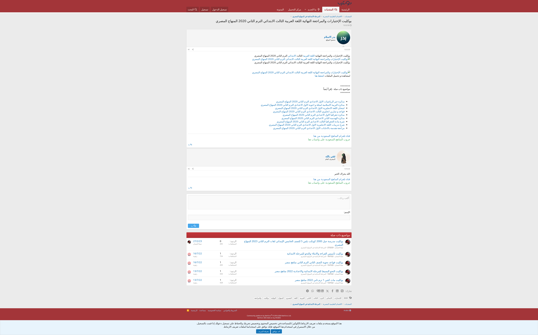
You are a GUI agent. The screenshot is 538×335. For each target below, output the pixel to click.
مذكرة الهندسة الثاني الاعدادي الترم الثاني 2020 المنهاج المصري (313, 118)
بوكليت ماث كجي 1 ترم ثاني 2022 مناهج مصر (319, 280)
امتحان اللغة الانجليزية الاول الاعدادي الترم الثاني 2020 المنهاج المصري (310, 108)
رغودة (195, 256)
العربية (302, 298)
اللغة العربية (309, 55)
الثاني (309, 298)
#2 (189, 169)
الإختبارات (337, 298)
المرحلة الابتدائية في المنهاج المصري (313, 247)
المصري (289, 298)
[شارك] (193, 49)
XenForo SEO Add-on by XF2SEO (269, 318)
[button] (305, 9)
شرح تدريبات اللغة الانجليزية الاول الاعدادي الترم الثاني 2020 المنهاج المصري (307, 124)
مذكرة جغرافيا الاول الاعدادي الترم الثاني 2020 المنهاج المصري (314, 114)
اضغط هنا (319, 75)
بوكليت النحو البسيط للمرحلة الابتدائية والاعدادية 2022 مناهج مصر (309, 271)
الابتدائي (292, 55)
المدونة (280, 9)
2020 (346, 298)
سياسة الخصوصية (214, 310)
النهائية (273, 298)
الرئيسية (345, 9)
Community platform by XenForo (269, 316)
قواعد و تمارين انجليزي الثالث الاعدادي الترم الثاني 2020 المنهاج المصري (309, 111)
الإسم (347, 212)
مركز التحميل (294, 9)
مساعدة (203, 310)
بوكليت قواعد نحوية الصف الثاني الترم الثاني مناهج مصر (314, 262)
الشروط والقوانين (230, 310)
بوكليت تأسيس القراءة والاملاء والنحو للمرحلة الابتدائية (315, 253)
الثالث (316, 298)
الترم (322, 298)
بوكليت (266, 298)
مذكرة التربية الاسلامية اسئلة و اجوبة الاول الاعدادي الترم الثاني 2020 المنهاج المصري (303, 104)
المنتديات (328, 9)
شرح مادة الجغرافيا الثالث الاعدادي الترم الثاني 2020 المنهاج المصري (311, 121)
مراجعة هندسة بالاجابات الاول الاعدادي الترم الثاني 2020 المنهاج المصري (309, 128)
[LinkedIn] (322, 291)
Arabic (346, 310)
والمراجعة (257, 298)
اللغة (295, 298)
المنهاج (281, 298)
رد (189, 144)
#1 (189, 49)
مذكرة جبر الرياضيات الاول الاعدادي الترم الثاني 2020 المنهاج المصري (310, 101)
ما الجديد (312, 9)
